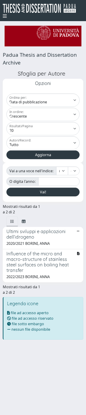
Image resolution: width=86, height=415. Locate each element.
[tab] (12, 221)
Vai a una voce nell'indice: (31, 170)
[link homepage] (41, 8)
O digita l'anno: (22, 181)
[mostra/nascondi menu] (5, 16)
